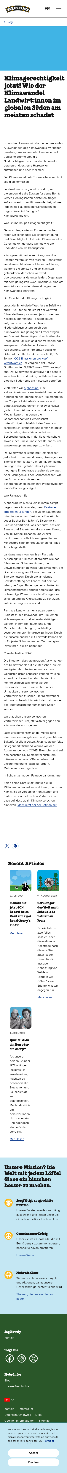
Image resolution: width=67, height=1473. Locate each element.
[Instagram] (21, 1358)
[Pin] (15, 846)
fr (47, 8)
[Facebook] (9, 1358)
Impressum (26, 1409)
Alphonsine (31, 388)
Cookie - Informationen (19, 1421)
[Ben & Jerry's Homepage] (18, 9)
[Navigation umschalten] (59, 8)
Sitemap (44, 1421)
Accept (33, 1453)
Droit (38, 1415)
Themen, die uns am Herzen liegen (34, 1297)
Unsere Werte (25, 1255)
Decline (33, 1462)
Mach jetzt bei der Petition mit (37, 805)
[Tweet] (7, 846)
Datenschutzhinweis (17, 1415)
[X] (33, 1358)
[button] (9, 1400)
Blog (10, 22)
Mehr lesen (17, 933)
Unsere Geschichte (16, 1386)
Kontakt (9, 1338)
